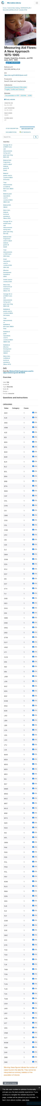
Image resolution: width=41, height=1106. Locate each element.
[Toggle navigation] (37, 3)
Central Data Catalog (14, 8)
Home (4, 8)
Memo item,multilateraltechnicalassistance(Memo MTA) (7, 360)
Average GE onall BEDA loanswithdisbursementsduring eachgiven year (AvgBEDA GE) (8, 151)
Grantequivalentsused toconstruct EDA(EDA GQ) (7, 263)
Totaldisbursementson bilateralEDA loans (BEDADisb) (8, 186)
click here (25, 1100)
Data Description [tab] (27, 128)
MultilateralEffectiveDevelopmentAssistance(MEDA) (7, 349)
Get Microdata (14, 62)
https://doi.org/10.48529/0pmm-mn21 (15, 75)
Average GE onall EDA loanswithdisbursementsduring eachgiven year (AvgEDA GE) (8, 227)
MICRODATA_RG (26, 8)
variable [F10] (23, 10)
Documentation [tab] (11, 132)
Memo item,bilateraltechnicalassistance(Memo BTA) (6, 214)
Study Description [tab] (12, 128)
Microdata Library (14, 3)
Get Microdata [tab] (26, 132)
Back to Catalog (11, 1083)
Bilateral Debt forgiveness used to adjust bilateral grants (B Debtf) (18, 371)
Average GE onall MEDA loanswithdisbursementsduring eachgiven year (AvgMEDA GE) (8, 300)
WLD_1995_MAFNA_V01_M (10, 10)
